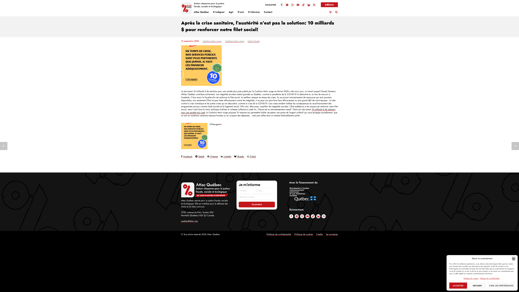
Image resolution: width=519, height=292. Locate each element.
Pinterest (214, 156)
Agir (231, 12)
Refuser (477, 285)
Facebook (187, 156)
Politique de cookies (471, 278)
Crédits (319, 234)
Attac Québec (201, 12)
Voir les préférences (501, 285)
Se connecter (332, 234)
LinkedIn (227, 156)
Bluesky (240, 156)
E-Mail (253, 156)
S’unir (241, 12)
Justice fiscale (254, 41)
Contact (268, 12)
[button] (513, 258)
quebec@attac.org (189, 221)
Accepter (458, 285)
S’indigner (219, 12)
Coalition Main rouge (212, 41)
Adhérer (329, 4)
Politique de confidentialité (489, 278)
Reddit (201, 156)
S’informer (254, 12)
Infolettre (270, 5)
